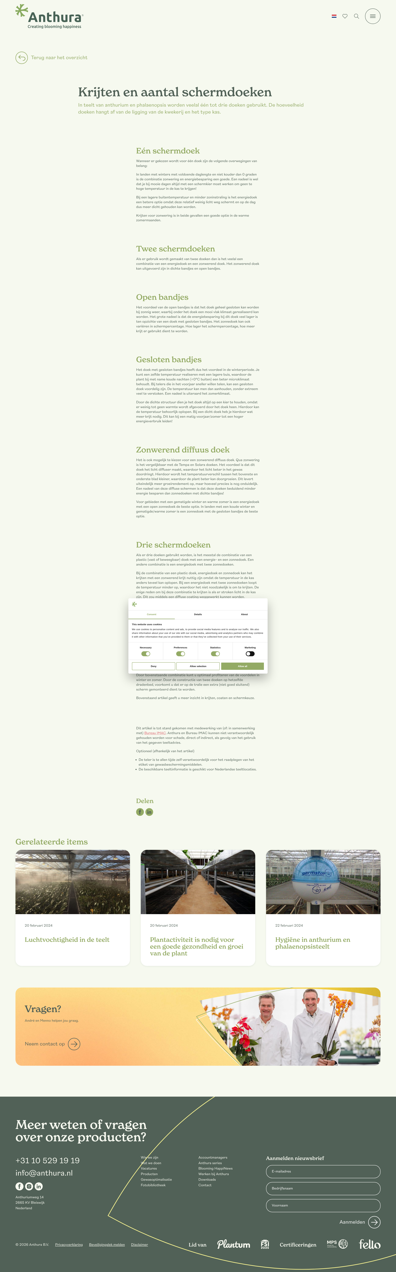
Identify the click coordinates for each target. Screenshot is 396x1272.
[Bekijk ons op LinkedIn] (39, 1186)
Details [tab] (198, 614)
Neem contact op (45, 1044)
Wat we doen (151, 1163)
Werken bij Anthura (213, 1174)
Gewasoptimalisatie (156, 1180)
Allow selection (198, 666)
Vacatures (149, 1168)
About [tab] (244, 614)
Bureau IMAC (155, 733)
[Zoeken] (356, 16)
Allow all (242, 666)
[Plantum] (233, 1248)
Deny (153, 666)
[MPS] (337, 1248)
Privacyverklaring (69, 1245)
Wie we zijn (149, 1157)
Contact (205, 1185)
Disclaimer (139, 1245)
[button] (334, 16)
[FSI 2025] (265, 1248)
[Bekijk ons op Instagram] (29, 1186)
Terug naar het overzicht (59, 58)
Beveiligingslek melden (107, 1245)
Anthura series (210, 1163)
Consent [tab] (151, 614)
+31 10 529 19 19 (47, 1161)
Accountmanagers (212, 1157)
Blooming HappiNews (215, 1168)
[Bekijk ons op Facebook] (19, 1186)
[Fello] (370, 1248)
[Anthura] (49, 16)
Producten (149, 1174)
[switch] (180, 653)
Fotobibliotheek (153, 1185)
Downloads (207, 1180)
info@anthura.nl (44, 1173)
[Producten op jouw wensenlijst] (345, 16)
